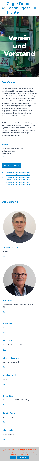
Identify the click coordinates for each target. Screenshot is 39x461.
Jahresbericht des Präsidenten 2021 (18, 182)
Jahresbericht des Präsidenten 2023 (18, 177)
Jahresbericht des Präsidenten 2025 (18, 172)
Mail (3, 156)
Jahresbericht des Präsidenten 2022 (18, 180)
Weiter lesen (23, 457)
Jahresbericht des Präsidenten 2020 (18, 185)
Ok (13, 457)
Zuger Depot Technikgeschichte (19, 7)
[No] (37, 454)
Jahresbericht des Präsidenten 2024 (18, 175)
